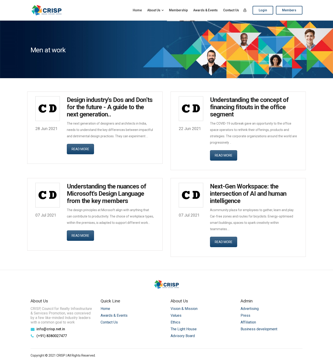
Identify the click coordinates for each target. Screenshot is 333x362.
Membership (178, 10)
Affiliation (248, 322)
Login (263, 10)
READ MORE (80, 149)
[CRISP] (47, 10)
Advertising (250, 308)
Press (245, 315)
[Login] (245, 10)
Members (289, 10)
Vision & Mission (184, 308)
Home (137, 10)
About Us (153, 10)
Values (176, 315)
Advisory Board (183, 336)
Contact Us (231, 10)
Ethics (175, 322)
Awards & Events (205, 10)
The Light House (184, 329)
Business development (259, 329)
